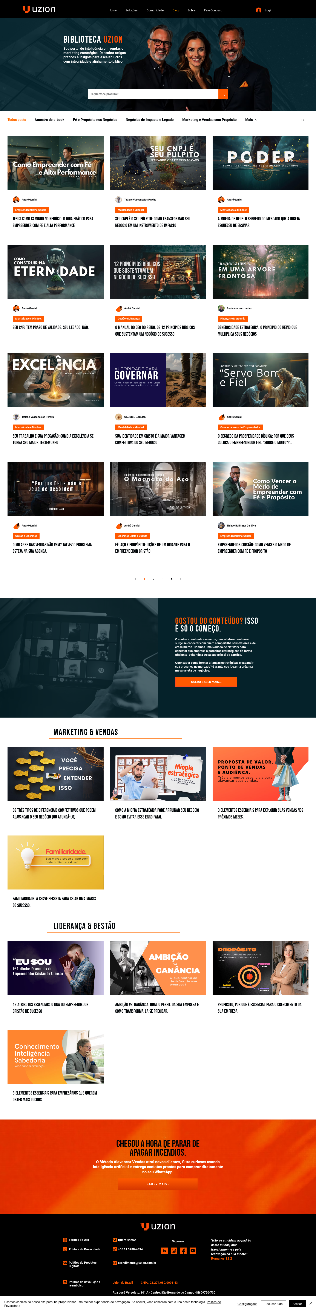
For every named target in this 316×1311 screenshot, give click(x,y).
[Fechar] (310, 1304)
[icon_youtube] (193, 1251)
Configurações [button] (247, 1304)
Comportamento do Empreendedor (240, 427)
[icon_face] (183, 1251)
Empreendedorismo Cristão (30, 210)
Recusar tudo (273, 1304)
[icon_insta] (174, 1251)
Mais (249, 120)
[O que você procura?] (223, 94)
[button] (131, 10)
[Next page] (180, 579)
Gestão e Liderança (129, 318)
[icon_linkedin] (164, 1251)
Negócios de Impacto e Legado (150, 120)
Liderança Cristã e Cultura (132, 535)
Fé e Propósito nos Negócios (95, 120)
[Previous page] (135, 579)
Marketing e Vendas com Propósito (209, 120)
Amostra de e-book (49, 120)
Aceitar (297, 1304)
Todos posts (17, 120)
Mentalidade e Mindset (131, 210)
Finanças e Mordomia (232, 318)
